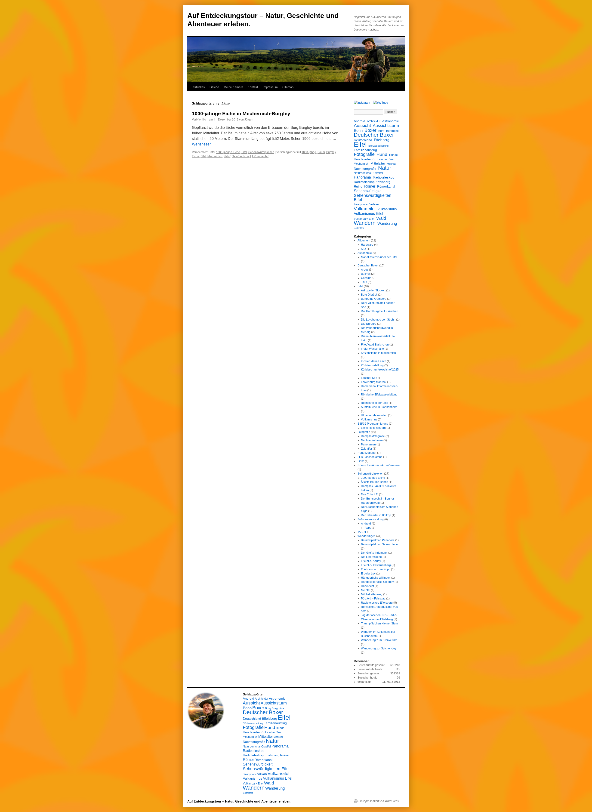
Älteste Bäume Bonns (374, 482)
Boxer (370, 130)
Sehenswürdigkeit (368, 191)
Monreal (391, 163)
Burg (381, 131)
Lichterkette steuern (373, 427)
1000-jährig (309, 152)
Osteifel (378, 173)
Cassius (366, 278)
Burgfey (331, 152)
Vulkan (374, 204)
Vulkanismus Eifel (368, 213)
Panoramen (368, 444)
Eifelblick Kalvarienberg (376, 565)
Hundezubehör (365, 159)
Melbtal (365, 590)
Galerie (214, 87)
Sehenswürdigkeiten (261, 152)
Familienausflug (365, 150)
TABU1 (362, 532)
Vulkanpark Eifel (364, 218)
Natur (227, 156)
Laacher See (385, 159)
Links (361, 461)
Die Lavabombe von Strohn (378, 319)
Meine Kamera (233, 87)
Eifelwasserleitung (378, 145)
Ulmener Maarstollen (374, 415)
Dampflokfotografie (373, 436)
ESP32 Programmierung (373, 423)
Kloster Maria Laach (373, 361)
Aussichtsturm (386, 125)
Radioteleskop (383, 177)
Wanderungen (367, 536)
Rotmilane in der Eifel (374, 402)
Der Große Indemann (374, 552)
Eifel (244, 152)
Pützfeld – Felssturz (373, 598)
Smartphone (360, 204)
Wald (381, 218)
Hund (381, 154)
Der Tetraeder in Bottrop (376, 515)
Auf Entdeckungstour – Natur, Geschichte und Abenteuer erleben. (239, 801)
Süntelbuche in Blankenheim (379, 407)
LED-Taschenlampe (370, 457)
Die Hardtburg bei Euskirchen (379, 311)
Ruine (358, 186)
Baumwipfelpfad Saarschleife (379, 544)
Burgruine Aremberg (373, 298)
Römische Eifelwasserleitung (379, 394)
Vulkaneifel (365, 209)
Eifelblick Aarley (371, 561)
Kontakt (253, 87)
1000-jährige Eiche (228, 152)
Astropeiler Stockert (373, 290)
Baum (321, 152)
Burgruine (392, 131)
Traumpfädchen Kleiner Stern (379, 623)
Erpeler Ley (368, 573)
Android (359, 121)
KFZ (363, 248)
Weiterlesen (204, 144)
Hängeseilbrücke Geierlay (377, 582)
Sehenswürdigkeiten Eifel (372, 197)
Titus (364, 282)
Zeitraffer (359, 228)
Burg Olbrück (369, 294)
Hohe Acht (367, 586)
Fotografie (364, 154)
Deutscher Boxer (374, 135)
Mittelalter (377, 163)
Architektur (373, 121)
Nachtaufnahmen (372, 440)
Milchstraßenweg (371, 594)
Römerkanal (386, 186)
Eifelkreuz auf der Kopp (375, 569)
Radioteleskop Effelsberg (372, 182)
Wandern (365, 223)
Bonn (358, 131)
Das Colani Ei (369, 494)
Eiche (195, 156)
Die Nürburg (368, 323)
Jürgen (248, 119)
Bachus (365, 273)
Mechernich (214, 156)
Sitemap (287, 87)
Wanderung (387, 224)
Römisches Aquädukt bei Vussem (379, 465)
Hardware (367, 244)
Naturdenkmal (241, 156)
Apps (368, 527)
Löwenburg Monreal (373, 382)
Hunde (393, 155)
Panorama (362, 177)
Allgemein (364, 240)
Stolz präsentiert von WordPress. (378, 801)
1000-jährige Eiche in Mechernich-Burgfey (241, 113)
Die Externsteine (371, 557)
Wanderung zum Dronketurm (379, 640)
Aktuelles (198, 87)
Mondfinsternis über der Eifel (379, 257)
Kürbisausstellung (372, 365)
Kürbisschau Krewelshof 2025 (380, 369)
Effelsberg (381, 140)
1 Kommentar (260, 156)
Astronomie (390, 121)
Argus (364, 269)
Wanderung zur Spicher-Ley (378, 648)
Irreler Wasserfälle (372, 348)
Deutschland (363, 140)
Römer (369, 186)
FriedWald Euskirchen (375, 344)
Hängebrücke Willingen (376, 577)
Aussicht (362, 125)
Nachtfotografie (365, 168)
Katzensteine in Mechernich (378, 353)
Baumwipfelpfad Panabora (378, 540)
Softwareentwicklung (371, 519)
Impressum (270, 87)
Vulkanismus (387, 209)
